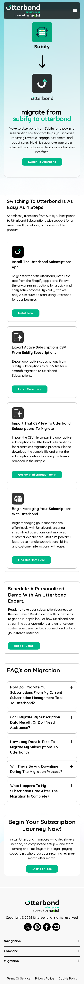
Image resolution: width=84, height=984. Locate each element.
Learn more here (29, 389)
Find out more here (31, 560)
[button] (74, 10)
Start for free (42, 869)
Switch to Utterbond (42, 162)
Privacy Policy (44, 978)
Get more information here (37, 474)
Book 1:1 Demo (24, 646)
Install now (25, 313)
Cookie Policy (68, 978)
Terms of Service (18, 978)
